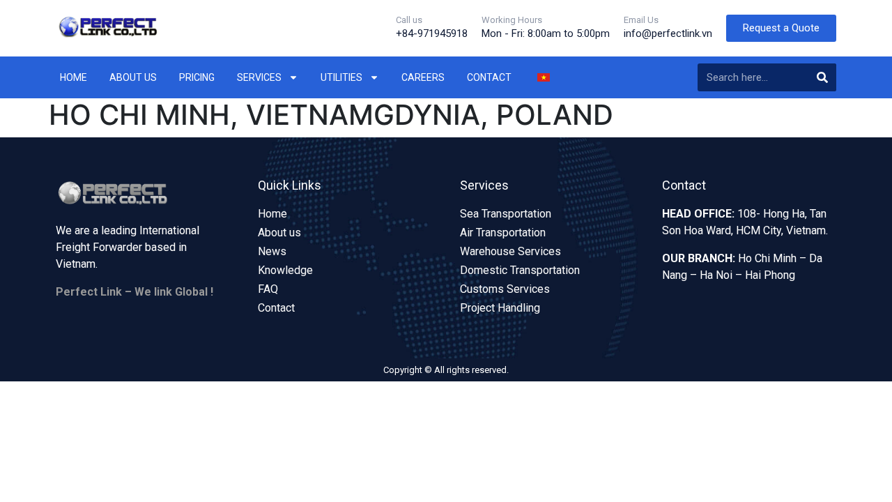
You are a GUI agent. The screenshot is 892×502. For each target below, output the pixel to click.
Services (259, 77)
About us (133, 77)
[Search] (822, 77)
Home (73, 77)
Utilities (341, 77)
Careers (423, 77)
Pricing (197, 77)
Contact (489, 77)
